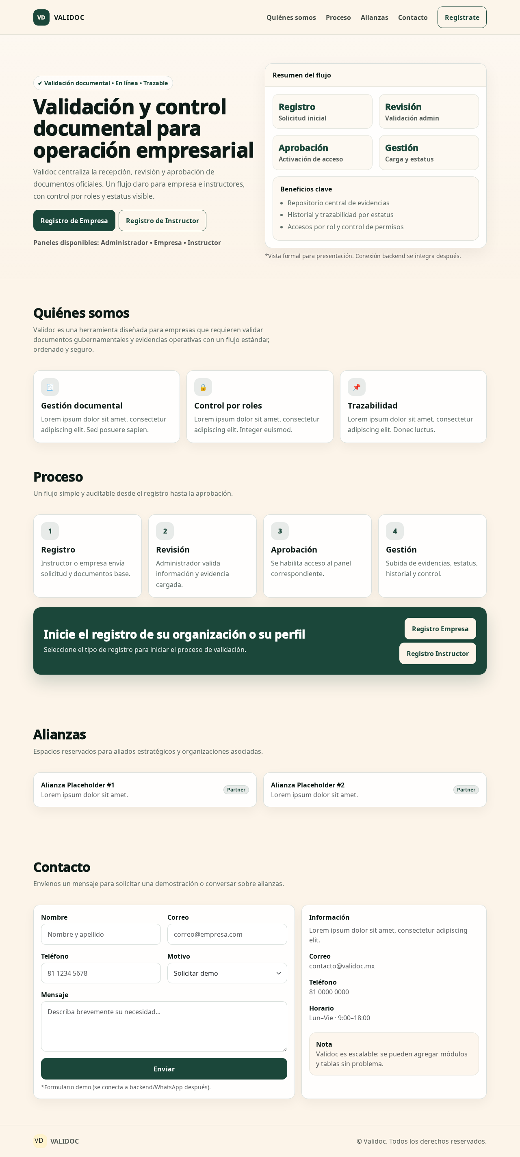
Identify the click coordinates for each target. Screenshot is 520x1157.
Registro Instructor (438, 653)
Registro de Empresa (74, 220)
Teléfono (55, 956)
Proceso (338, 17)
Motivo (178, 956)
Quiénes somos (291, 17)
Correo (178, 917)
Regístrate (462, 17)
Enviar (164, 1069)
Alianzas (374, 17)
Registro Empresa (440, 628)
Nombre (54, 917)
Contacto (413, 17)
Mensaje (54, 994)
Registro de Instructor (162, 220)
